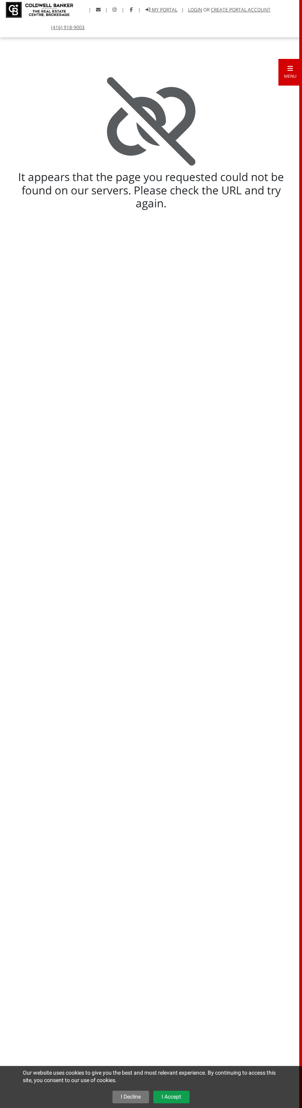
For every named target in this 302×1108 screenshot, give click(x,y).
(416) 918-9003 (68, 27)
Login (195, 9)
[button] (290, 72)
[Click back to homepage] (36, 9)
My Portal (164, 9)
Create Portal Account (241, 9)
